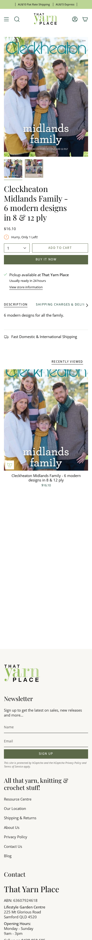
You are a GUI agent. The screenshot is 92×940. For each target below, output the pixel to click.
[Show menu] (6, 19)
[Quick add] (9, 465)
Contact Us (13, 846)
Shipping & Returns (20, 817)
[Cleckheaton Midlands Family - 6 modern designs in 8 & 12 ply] (46, 420)
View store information (26, 287)
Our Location (15, 808)
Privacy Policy (73, 763)
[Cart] (85, 19)
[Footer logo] (22, 673)
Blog (8, 855)
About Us (11, 827)
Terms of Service (13, 766)
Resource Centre (17, 799)
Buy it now (46, 259)
